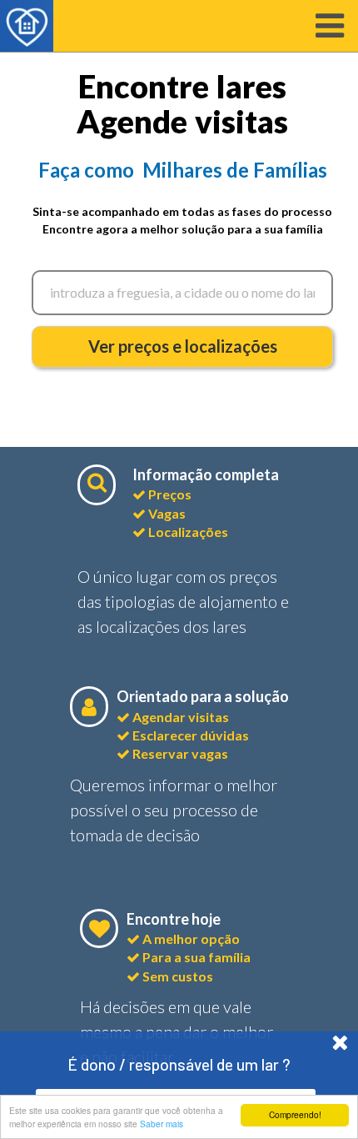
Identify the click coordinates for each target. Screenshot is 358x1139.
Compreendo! (295, 1114)
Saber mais (161, 1123)
